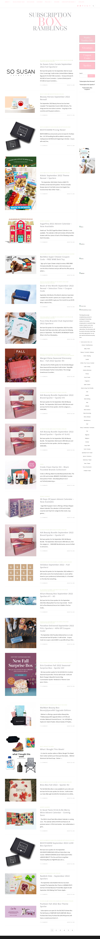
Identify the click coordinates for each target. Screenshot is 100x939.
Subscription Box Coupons (67, 254)
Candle (87, 359)
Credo (42, 464)
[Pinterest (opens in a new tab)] (83, 5)
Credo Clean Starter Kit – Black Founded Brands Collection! (54, 468)
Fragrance (87, 381)
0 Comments (44, 85)
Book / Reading (87, 356)
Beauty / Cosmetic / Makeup (87, 352)
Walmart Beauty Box (46, 705)
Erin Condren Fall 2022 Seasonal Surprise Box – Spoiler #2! (55, 666)
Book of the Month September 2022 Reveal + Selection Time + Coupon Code (57, 288)
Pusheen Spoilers (53, 901)
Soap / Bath (87, 445)
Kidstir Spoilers (49, 172)
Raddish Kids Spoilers (54, 873)
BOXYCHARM (43, 127)
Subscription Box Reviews (87, 81)
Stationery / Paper (87, 460)
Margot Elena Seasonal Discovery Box (51, 354)
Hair (87, 391)
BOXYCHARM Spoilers (53, 840)
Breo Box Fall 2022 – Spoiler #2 (54, 785)
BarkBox (42, 254)
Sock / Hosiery (87, 449)
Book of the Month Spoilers (59, 282)
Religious (87, 438)
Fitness (87, 373)
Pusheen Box (43, 901)
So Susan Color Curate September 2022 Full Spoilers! (56, 65)
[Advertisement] (40, 45)
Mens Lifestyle (87, 416)
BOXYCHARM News (52, 127)
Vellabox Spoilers (67, 562)
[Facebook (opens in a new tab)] (80, 5)
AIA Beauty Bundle (45, 392)
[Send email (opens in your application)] (89, 5)
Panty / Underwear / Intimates (87, 427)
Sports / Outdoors (87, 456)
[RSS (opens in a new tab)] (87, 5)
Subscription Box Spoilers (47, 61)
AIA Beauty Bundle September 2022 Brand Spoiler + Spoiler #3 (57, 396)
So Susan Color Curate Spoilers (63, 60)
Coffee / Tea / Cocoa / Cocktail (87, 363)
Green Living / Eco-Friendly (87, 388)
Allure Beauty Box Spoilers (59, 589)
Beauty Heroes (44, 94)
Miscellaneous (87, 420)
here (80, 337)
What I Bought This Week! (52, 749)
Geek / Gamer (87, 384)
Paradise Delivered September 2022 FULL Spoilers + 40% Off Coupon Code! (57, 628)
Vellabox (58, 562)
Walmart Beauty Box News (59, 705)
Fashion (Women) (87, 370)
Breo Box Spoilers (51, 782)
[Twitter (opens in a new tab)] (78, 5)
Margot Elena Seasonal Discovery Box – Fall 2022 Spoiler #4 (55, 359)
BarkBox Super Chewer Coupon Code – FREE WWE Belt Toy (55, 258)
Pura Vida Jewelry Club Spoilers (63, 317)
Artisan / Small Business (87, 345)
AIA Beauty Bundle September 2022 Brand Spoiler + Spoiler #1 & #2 (57, 433)
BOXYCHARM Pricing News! (53, 130)
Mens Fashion (87, 409)
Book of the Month (45, 282)
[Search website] (93, 6)
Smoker (87, 442)
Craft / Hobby (87, 366)
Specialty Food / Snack (87, 452)
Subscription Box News (64, 127)
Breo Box (42, 782)
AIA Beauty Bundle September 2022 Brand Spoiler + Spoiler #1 (57, 533)
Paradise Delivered (45, 621)
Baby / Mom (87, 348)
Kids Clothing (87, 399)
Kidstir (42, 172)
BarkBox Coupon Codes (52, 254)
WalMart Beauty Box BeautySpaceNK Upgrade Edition (55, 709)
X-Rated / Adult (87, 470)
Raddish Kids (43, 873)
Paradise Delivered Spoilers (59, 621)
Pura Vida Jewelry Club (46, 317)
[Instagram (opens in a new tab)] (85, 5)
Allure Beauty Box (45, 589)
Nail (87, 424)
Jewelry (87, 395)
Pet (87, 431)
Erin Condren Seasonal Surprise (49, 662)
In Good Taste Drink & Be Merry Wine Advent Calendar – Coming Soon (55, 812)
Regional (87, 434)
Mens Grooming (87, 413)
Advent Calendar (45, 221)
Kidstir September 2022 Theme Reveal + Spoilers (54, 176)
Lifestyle (87, 406)
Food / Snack (87, 377)
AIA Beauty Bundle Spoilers (59, 392)
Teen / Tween (87, 463)
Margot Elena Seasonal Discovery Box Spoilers (55, 355)
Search (80, 73)
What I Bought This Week (47, 746)
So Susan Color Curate (46, 60)
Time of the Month (87, 467)
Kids (87, 402)
